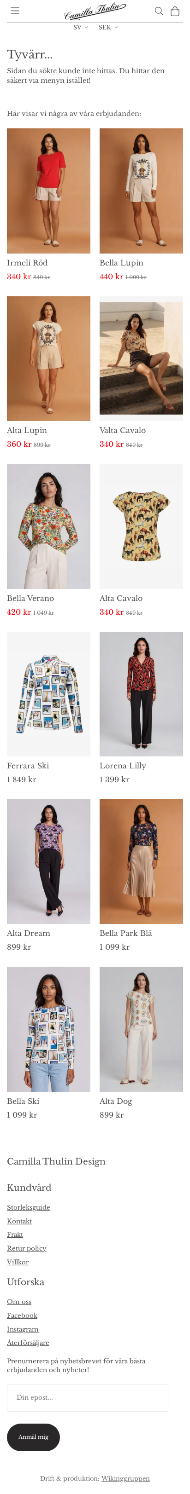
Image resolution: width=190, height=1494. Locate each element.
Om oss (19, 1302)
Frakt (15, 1235)
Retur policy (27, 1248)
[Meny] (15, 11)
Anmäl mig (33, 1437)
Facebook (22, 1316)
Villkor (18, 1262)
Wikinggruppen (125, 1478)
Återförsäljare (28, 1343)
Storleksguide (28, 1207)
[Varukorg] (175, 11)
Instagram (23, 1329)
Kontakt (19, 1221)
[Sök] (159, 11)
